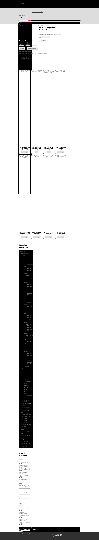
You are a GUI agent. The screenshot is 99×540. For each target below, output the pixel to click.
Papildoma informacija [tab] (32, 48)
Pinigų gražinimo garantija (44, 11)
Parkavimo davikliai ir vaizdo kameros (27, 444)
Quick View (20, 153)
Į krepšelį (43, 40)
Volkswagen (27, 385)
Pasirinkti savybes (24, 152)
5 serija (26, 351)
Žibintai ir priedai (26, 446)
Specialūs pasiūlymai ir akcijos (37, 12)
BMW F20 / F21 (30, 349)
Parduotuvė (23, 4)
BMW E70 (29, 262)
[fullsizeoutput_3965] (28, 43)
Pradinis (22, 3)
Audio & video (23, 24)
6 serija (26, 304)
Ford (26, 391)
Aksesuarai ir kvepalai (25, 431)
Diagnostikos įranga (25, 410)
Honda (26, 393)
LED (22, 412)
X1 (38, 25)
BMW (37, 25)
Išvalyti (42, 38)
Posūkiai (25, 418)
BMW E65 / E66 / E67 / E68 (30, 325)
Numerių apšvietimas (27, 424)
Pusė (40, 37)
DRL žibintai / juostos (27, 414)
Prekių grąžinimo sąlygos (58, 536)
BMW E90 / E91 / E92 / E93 (30, 287)
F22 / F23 (29, 275)
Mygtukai (25, 405)
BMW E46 (29, 284)
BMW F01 (29, 327)
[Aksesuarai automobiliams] (21, 9)
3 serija (26, 282)
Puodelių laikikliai (26, 407)
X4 (25, 339)
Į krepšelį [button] (36, 152)
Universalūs (27, 397)
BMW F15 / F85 (30, 264)
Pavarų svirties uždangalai (26, 401)
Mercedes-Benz (26, 366)
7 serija (26, 322)
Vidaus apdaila (24, 370)
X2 (25, 277)
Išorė (22, 433)
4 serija (26, 333)
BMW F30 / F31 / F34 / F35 (30, 290)
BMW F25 (29, 317)
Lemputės (25, 420)
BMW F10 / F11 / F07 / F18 (30, 359)
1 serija (26, 343)
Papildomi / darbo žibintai (28, 416)
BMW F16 (29, 302)
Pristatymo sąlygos (58, 534)
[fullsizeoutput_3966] (34, 43)
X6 (25, 296)
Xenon (22, 429)
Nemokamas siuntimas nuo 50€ (32, 11)
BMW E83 (29, 315)
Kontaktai (22, 5)
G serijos (29, 319)
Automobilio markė (31, 25)
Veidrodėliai (25, 441)
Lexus (26, 389)
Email (20, 530)
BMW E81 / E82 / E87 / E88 (30, 346)
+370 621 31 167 (21, 14)
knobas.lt (32, 533)
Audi (24, 368)
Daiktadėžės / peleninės (27, 373)
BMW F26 (29, 341)
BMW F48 (29, 270)
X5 (25, 257)
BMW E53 (29, 260)
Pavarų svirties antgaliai (28, 377)
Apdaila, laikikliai (26, 435)
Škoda (26, 387)
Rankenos (25, 439)
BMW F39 (29, 280)
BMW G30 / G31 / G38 (29, 363)
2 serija (26, 273)
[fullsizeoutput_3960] (28, 32)
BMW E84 (42, 25)
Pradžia (20, 25)
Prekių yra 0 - (22, 15)
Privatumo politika (58, 535)
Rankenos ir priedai (57, 43)
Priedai (24, 426)
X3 (25, 313)
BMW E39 (29, 353)
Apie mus (58, 537)
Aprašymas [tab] (22, 48)
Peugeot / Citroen (28, 395)
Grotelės (25, 375)
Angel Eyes (25, 422)
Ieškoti (30, 20)
